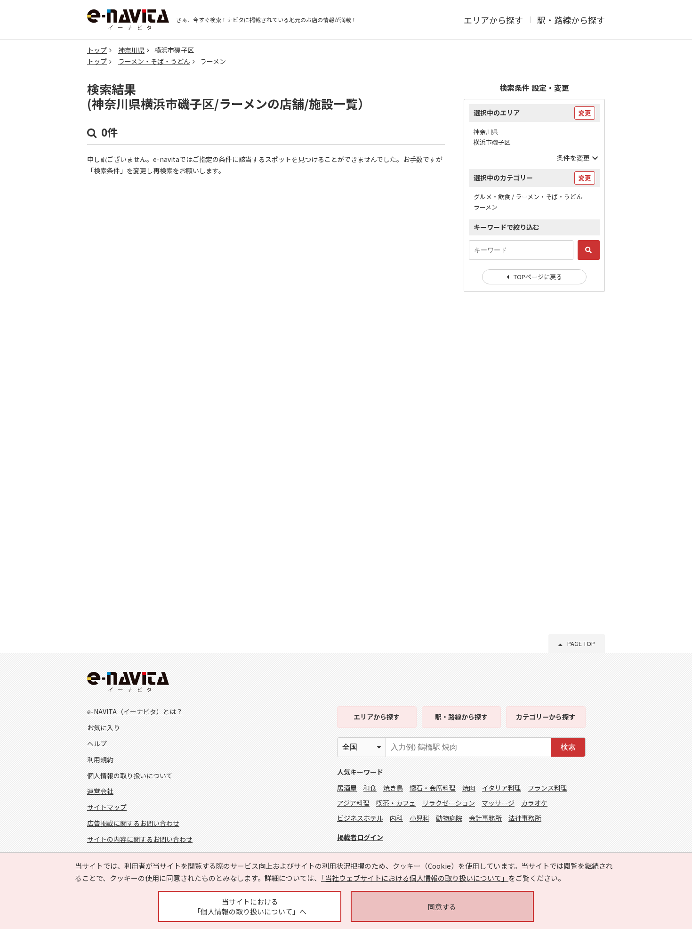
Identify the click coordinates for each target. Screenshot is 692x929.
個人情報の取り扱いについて (130, 775)
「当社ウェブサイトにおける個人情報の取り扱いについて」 (414, 878)
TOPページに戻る (538, 276)
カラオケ (534, 803)
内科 (396, 818)
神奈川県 (131, 50)
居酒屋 (347, 787)
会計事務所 (485, 818)
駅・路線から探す (571, 20)
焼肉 (468, 787)
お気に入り (103, 727)
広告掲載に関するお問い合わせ (133, 823)
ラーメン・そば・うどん (154, 61)
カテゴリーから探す (545, 716)
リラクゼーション (448, 803)
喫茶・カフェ (396, 803)
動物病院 (449, 818)
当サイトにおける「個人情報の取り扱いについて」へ (249, 906)
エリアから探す (493, 20)
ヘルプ (97, 743)
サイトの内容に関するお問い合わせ (140, 839)
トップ (97, 50)
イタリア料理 (501, 787)
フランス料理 (547, 787)
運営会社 (100, 791)
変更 (585, 112)
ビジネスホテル (360, 818)
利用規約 (100, 759)
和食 (370, 787)
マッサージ (498, 803)
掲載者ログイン (360, 837)
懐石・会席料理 (433, 787)
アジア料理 (353, 803)
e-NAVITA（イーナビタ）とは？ (135, 711)
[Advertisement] (534, 452)
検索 (568, 747)
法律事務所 (524, 818)
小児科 (419, 818)
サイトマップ (107, 807)
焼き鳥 (393, 787)
